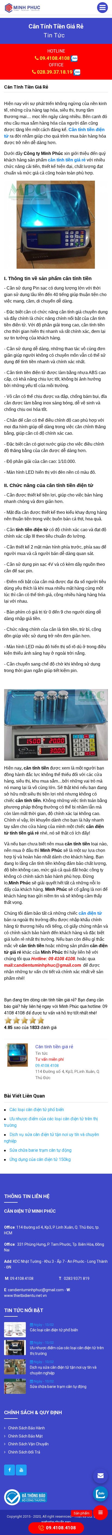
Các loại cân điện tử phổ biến (37, 1109)
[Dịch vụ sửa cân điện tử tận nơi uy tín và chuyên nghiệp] (15, 1366)
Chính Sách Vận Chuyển (28, 1444)
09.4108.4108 (55, 58)
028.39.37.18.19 (54, 72)
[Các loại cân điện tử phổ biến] (15, 1329)
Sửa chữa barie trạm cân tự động (40, 1150)
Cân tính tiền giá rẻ (26, 87)
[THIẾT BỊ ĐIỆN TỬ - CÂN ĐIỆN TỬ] (22, 7)
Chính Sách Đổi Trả (24, 1452)
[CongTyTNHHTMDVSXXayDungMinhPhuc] (9, 1470)
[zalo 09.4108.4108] (74, 58)
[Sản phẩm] (100, 1512)
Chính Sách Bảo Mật (25, 1436)
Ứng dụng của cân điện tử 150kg (40, 1159)
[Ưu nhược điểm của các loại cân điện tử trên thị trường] (15, 1347)
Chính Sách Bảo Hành (26, 1428)
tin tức (54, 35)
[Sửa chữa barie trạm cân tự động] (15, 1386)
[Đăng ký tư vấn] (100, 1476)
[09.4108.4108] (100, 1493)
